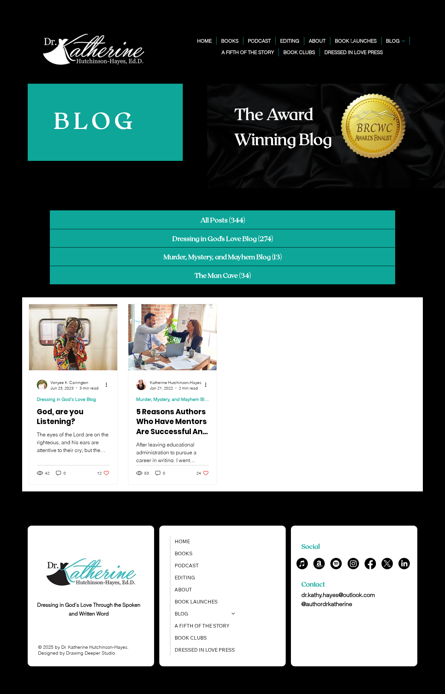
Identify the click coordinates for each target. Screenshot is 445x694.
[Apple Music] (302, 563)
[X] (387, 563)
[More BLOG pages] (403, 41)
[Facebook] (370, 563)
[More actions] (108, 385)
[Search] (354, 42)
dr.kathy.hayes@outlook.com (338, 595)
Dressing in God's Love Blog (66, 399)
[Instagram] (353, 563)
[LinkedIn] (404, 563)
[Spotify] (336, 563)
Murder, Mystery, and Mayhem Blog (172, 399)
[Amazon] (319, 563)
